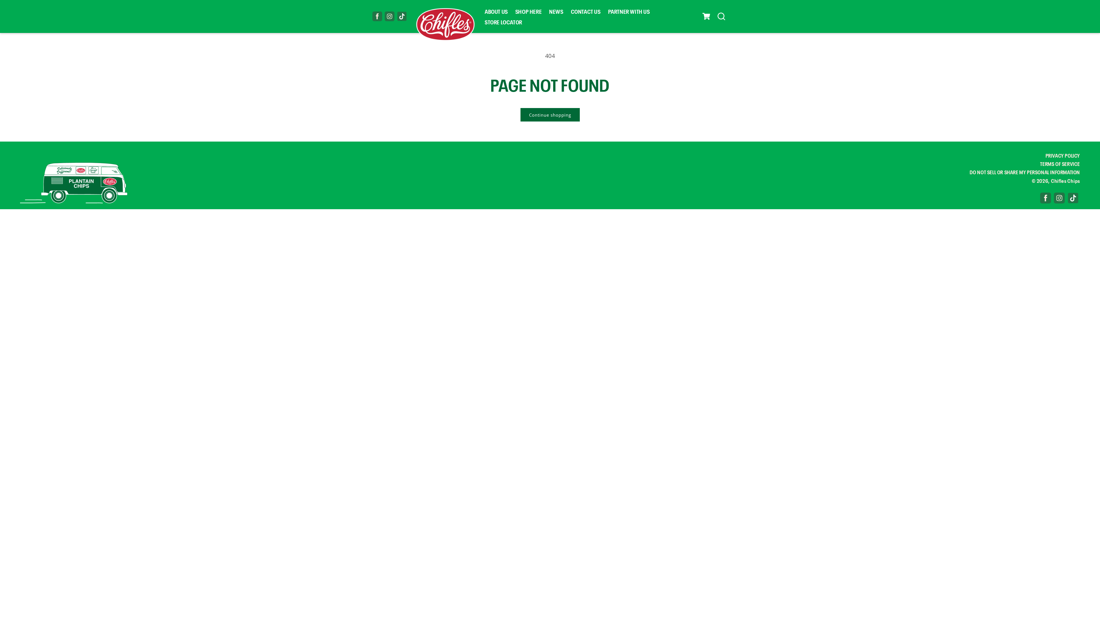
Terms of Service (1060, 163)
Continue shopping (550, 115)
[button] (706, 16)
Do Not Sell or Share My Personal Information (1025, 172)
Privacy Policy (1063, 155)
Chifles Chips (1065, 180)
